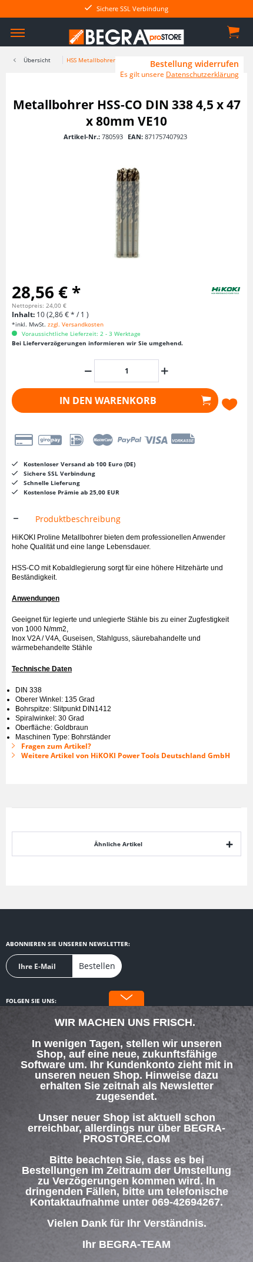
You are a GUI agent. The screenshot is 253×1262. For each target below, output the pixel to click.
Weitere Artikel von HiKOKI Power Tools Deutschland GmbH (124, 755)
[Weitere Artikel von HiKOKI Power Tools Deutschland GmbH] (211, 290)
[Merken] (231, 404)
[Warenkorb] (234, 31)
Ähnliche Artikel (118, 844)
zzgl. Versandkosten (76, 324)
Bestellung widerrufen (194, 64)
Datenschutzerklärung (202, 74)
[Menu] (17, 32)
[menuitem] (17, 32)
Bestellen (97, 965)
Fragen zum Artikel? (55, 746)
